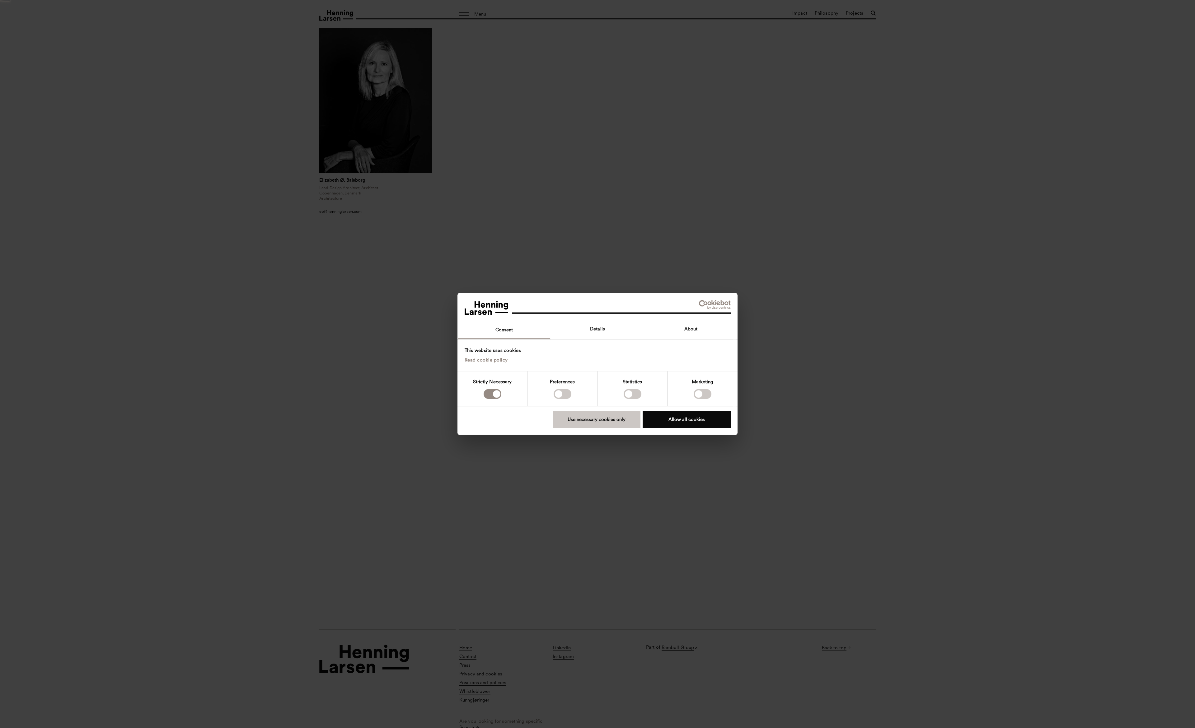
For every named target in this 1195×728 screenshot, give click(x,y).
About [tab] (691, 329)
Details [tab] (597, 329)
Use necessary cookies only (597, 419)
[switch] (562, 394)
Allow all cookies (686, 419)
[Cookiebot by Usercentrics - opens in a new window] (703, 304)
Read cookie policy (486, 360)
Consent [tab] (504, 330)
